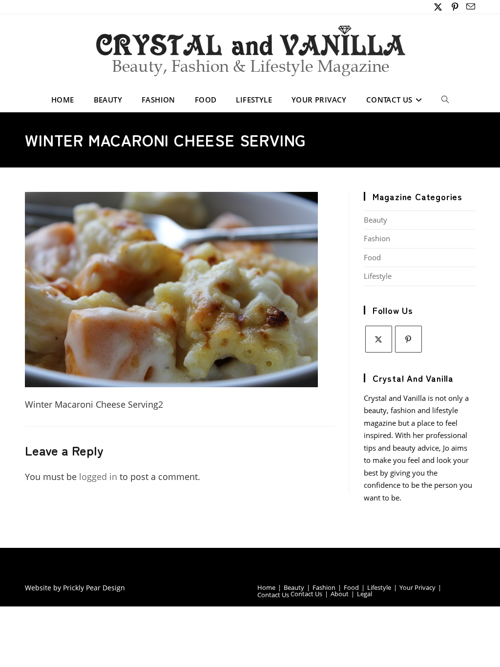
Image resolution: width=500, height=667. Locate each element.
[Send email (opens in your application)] (469, 7)
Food (372, 257)
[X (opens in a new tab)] (438, 7)
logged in (98, 476)
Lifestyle (378, 276)
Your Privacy (417, 587)
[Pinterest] (408, 339)
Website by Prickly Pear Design (75, 587)
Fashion (377, 238)
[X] (378, 339)
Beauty (375, 220)
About (340, 593)
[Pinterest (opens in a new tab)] (454, 7)
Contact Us (273, 594)
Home (266, 587)
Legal (364, 593)
